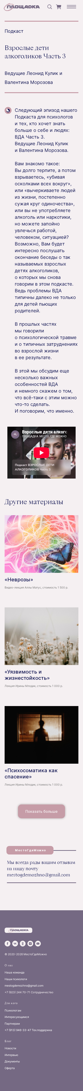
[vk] (15, 943)
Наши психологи (16, 979)
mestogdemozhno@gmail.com (38, 875)
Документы (12, 1061)
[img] (23, 7)
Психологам (13, 1010)
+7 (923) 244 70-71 (17, 992)
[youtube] (38, 943)
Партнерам (12, 1023)
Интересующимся (17, 1017)
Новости (10, 1048)
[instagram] (30, 943)
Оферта (10, 1068)
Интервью (11, 1055)
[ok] (23, 943)
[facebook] (7, 943)
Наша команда (14, 972)
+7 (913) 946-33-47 (18, 1030)
